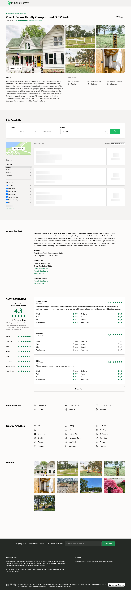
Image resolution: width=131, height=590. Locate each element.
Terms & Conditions (41, 271)
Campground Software (60, 584)
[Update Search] (115, 131)
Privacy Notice (39, 283)
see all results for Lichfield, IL (17, 13)
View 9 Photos (15, 68)
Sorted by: (107, 144)
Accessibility (86, 584)
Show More (79, 389)
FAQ (41, 584)
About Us (34, 584)
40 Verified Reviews (35, 21)
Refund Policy (39, 273)
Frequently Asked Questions (100, 561)
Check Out (47, 131)
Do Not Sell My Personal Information (59, 586)
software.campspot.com (43, 569)
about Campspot (40, 565)
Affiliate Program (75, 584)
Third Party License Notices (37, 586)
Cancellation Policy (41, 268)
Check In (22, 131)
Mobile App (47, 584)
